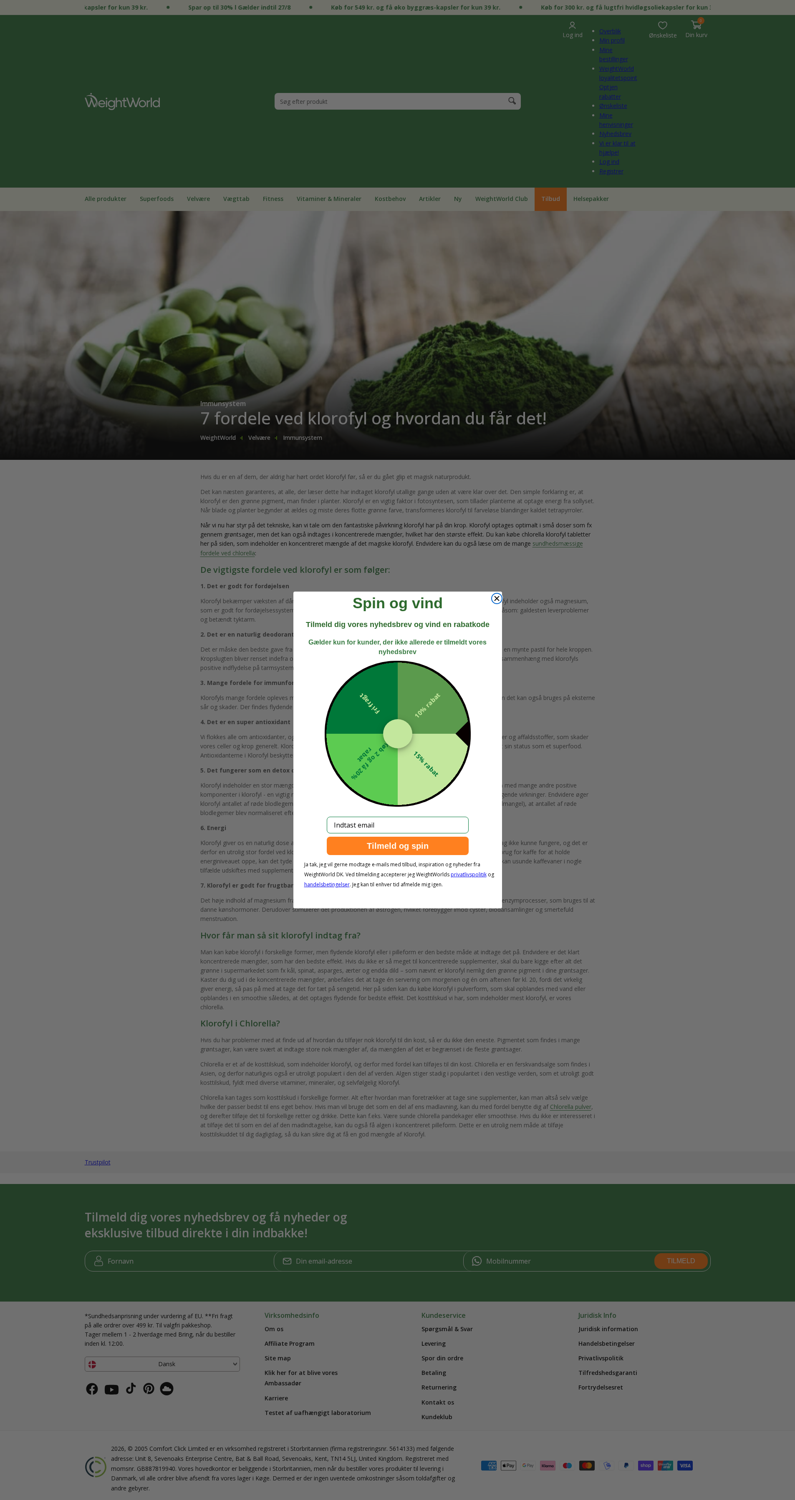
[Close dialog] (497, 598)
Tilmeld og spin (398, 845)
